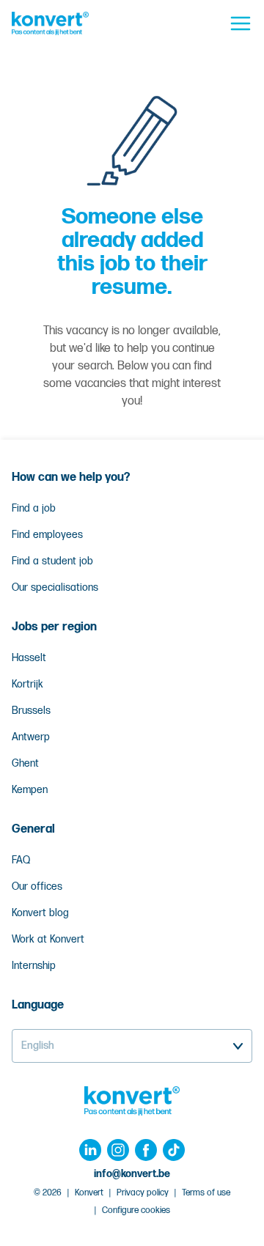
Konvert (89, 1192)
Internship (34, 965)
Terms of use (206, 1192)
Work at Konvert (48, 939)
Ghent (25, 763)
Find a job (34, 508)
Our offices (37, 886)
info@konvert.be (132, 1174)
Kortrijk (27, 684)
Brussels (31, 710)
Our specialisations (55, 587)
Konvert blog (40, 913)
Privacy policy (143, 1192)
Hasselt (29, 658)
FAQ (21, 860)
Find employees (47, 534)
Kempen (30, 790)
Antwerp (31, 737)
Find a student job (52, 561)
